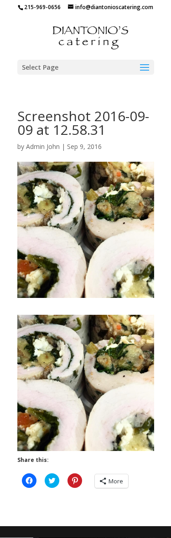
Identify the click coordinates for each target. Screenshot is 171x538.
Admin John (43, 146)
